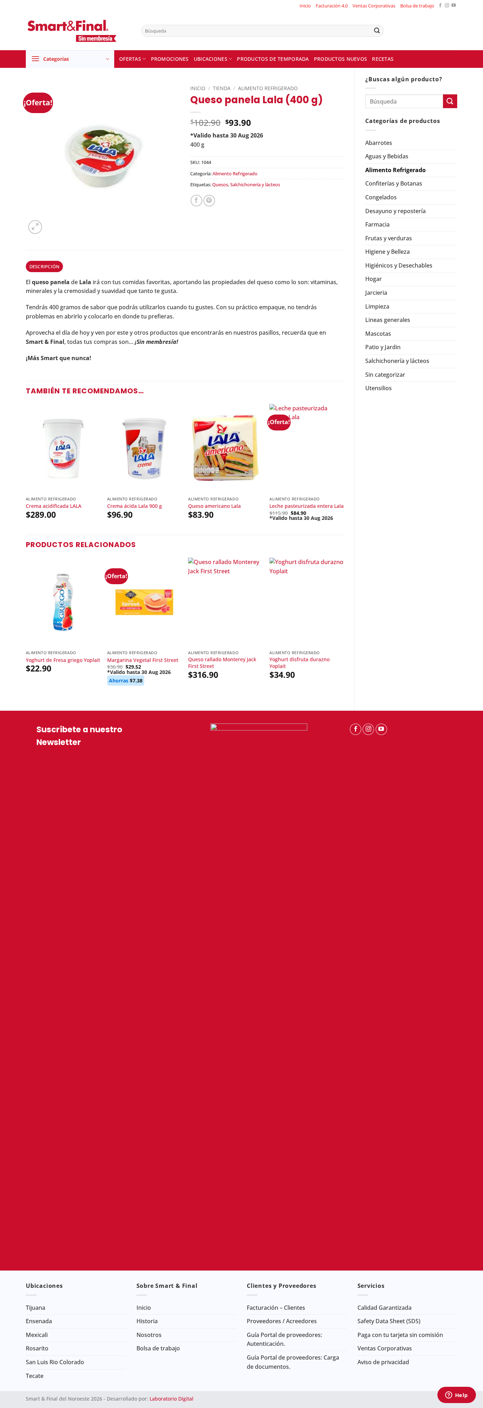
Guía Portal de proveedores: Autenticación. (284, 1339)
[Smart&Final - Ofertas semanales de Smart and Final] (78, 31)
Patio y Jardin (383, 347)
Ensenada (39, 1321)
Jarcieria (376, 293)
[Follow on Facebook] (440, 5)
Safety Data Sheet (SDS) (388, 1321)
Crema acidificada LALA (53, 506)
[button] (70, 59)
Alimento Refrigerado (395, 170)
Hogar (373, 279)
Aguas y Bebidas (386, 156)
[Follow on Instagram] (447, 5)
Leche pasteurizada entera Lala (306, 506)
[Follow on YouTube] (454, 5)
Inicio (305, 5)
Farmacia (377, 224)
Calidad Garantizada (384, 1308)
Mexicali (37, 1335)
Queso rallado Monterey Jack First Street (222, 662)
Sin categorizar (385, 375)
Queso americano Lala (214, 506)
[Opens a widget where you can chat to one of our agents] (456, 1395)
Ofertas (130, 58)
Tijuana (35, 1308)
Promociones (170, 58)
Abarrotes (378, 143)
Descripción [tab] (44, 266)
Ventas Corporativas (374, 5)
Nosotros (149, 1335)
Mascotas (378, 334)
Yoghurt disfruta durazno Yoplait (299, 662)
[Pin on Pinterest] (209, 200)
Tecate (34, 1376)
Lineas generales (387, 320)
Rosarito (37, 1348)
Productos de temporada (273, 58)
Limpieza (377, 306)
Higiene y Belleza (387, 252)
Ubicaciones (210, 58)
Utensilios (378, 388)
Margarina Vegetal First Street (142, 660)
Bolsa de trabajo (417, 5)
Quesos (220, 184)
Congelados (381, 197)
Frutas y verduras (388, 238)
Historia (147, 1321)
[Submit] (377, 31)
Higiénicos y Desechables (398, 265)
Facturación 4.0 (332, 5)
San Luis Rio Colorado (55, 1362)
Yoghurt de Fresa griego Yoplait (63, 660)
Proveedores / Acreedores (282, 1321)
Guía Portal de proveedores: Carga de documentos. (293, 1362)
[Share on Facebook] (196, 200)
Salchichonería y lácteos (397, 361)
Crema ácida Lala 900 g (134, 506)
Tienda (222, 88)
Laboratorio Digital (171, 1398)
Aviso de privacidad (383, 1362)
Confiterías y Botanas (393, 183)
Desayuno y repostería (395, 211)
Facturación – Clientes (276, 1308)
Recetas (383, 58)
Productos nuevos (340, 58)
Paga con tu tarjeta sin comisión (400, 1335)
